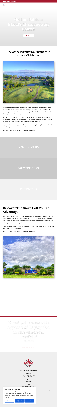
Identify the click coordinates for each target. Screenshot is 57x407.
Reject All (19, 401)
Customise (9, 401)
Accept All (29, 401)
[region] (19, 395)
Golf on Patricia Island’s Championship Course (29, 24)
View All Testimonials (28, 348)
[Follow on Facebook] (49, 390)
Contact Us (28, 35)
